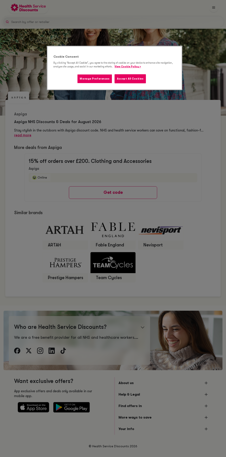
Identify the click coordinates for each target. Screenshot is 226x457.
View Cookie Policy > (128, 66)
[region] (114, 68)
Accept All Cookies (130, 78)
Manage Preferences (94, 78)
